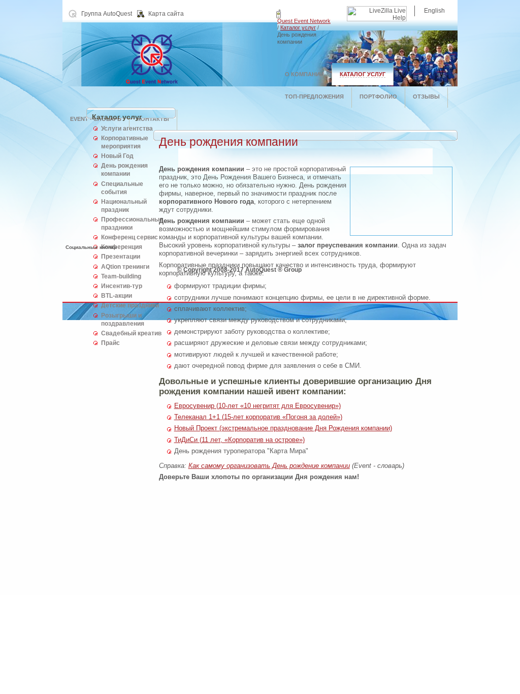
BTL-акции (116, 295)
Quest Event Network (304, 21)
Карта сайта (166, 13)
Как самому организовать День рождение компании (269, 465)
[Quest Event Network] (169, 84)
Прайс (110, 342)
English (434, 10)
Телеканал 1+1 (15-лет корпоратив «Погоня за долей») (258, 417)
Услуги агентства (127, 128)
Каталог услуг (298, 27)
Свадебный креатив (131, 333)
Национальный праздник (124, 205)
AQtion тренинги (125, 266)
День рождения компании (124, 169)
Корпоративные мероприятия (124, 142)
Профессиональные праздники (132, 223)
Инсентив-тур (121, 286)
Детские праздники (130, 305)
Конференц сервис (129, 237)
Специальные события (122, 188)
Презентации (120, 256)
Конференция (121, 246)
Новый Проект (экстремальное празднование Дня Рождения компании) (283, 428)
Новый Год (117, 156)
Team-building (121, 276)
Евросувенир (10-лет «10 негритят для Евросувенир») (257, 405)
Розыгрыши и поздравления (122, 319)
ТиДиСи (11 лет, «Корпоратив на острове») (239, 440)
